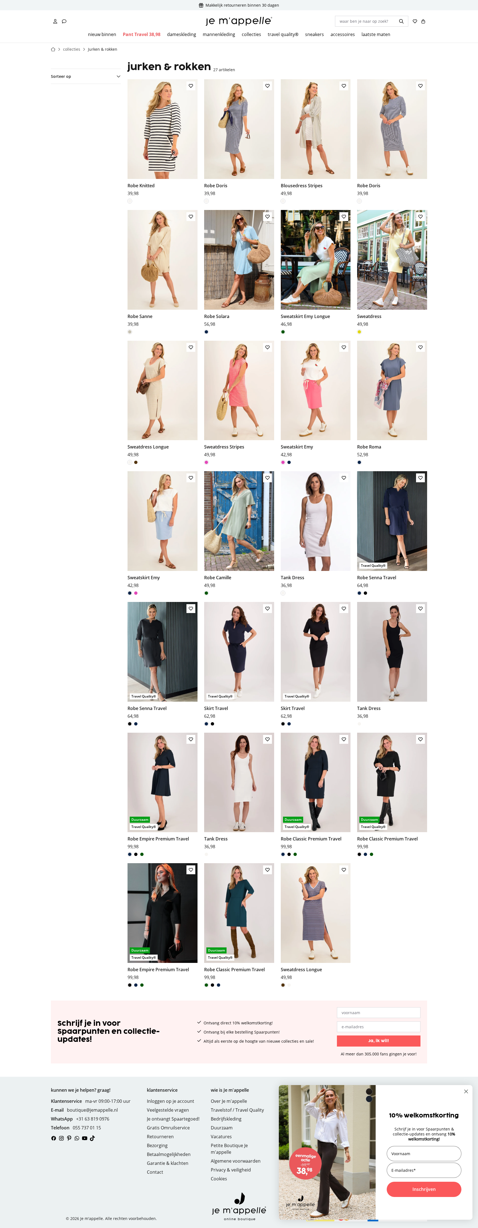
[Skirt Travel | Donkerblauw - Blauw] (206, 724)
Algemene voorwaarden (236, 1161)
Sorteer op (61, 76)
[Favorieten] (415, 21)
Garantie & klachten (167, 1163)
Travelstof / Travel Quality (237, 1110)
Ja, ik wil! (378, 1041)
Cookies (219, 1179)
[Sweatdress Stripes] (239, 399)
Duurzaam (222, 1128)
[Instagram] (61, 1138)
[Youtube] (84, 1138)
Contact (155, 1172)
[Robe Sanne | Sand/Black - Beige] (130, 332)
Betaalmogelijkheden (169, 1154)
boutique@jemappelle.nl (92, 1110)
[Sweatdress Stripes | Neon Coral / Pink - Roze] (206, 462)
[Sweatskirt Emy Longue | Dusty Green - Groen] (283, 332)
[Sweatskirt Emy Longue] (316, 268)
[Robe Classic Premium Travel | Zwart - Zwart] (289, 854)
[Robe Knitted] (163, 138)
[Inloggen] (55, 21)
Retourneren (160, 1137)
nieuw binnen (102, 34)
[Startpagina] (53, 49)
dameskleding (181, 34)
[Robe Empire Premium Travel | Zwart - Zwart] (136, 854)
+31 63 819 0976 (92, 1119)
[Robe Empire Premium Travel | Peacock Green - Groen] (142, 854)
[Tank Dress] (316, 530)
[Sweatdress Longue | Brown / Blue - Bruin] (136, 462)
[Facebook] (53, 1138)
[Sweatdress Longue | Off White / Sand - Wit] (130, 462)
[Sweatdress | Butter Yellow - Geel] (359, 332)
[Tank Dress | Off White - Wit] (283, 593)
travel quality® (283, 34)
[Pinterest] (69, 1138)
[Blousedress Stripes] (316, 138)
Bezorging (157, 1145)
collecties (251, 34)
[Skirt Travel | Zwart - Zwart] (212, 724)
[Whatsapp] (77, 1138)
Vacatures (221, 1137)
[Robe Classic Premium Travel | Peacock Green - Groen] (295, 854)
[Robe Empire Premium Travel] (163, 791)
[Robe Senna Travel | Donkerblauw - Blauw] (359, 593)
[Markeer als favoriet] (190, 85)
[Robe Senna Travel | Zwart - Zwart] (365, 593)
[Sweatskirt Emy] (316, 399)
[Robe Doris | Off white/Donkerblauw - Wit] (206, 201)
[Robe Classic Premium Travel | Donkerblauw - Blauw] (283, 854)
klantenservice (162, 1090)
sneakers (314, 34)
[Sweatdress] (392, 268)
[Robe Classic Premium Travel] (316, 791)
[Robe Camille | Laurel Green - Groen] (206, 593)
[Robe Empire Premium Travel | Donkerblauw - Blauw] (130, 854)
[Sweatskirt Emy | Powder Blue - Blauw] (289, 462)
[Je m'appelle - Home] (239, 21)
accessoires (343, 34)
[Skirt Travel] (239, 660)
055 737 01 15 (87, 1128)
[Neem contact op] (64, 21)
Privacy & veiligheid (231, 1170)
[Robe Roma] (392, 399)
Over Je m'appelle (229, 1101)
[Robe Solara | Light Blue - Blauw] (206, 332)
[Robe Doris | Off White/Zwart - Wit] (359, 201)
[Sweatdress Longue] (163, 399)
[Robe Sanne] (163, 268)
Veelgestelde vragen (168, 1110)
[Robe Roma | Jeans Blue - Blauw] (359, 462)
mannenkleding (219, 34)
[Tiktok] (92, 1138)
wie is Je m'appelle (230, 1090)
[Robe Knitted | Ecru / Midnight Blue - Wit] (130, 201)
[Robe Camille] (239, 530)
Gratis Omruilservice (168, 1128)
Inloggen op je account (170, 1101)
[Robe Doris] (239, 138)
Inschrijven (424, 1189)
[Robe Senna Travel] (392, 530)
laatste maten (376, 34)
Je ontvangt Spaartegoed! (173, 1119)
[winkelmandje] (423, 21)
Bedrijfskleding (226, 1119)
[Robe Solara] (239, 268)
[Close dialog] (466, 1091)
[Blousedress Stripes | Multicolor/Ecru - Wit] (283, 201)
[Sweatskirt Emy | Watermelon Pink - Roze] (283, 462)
